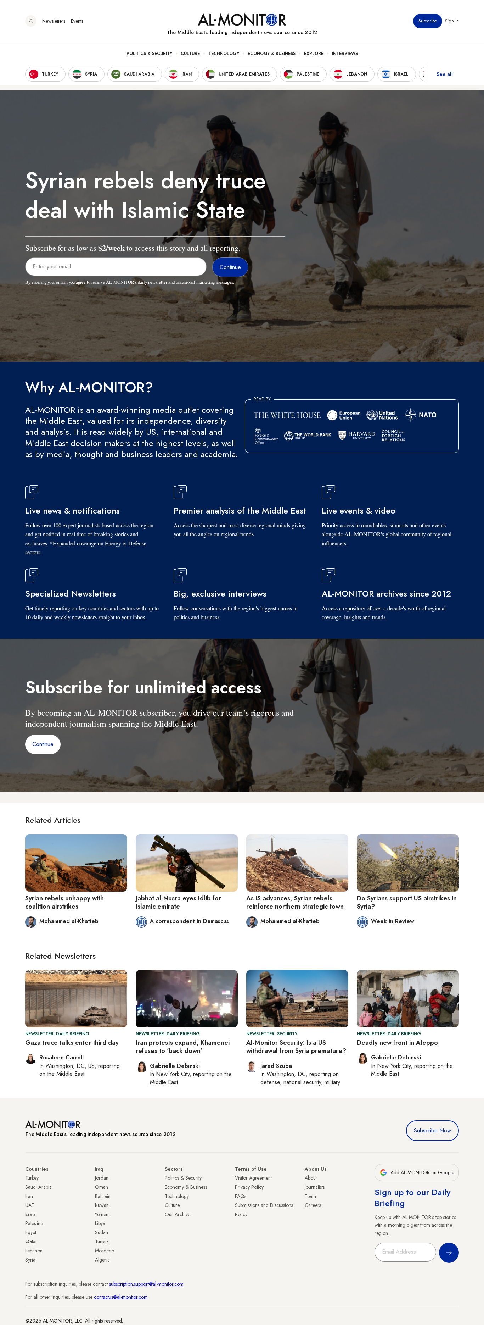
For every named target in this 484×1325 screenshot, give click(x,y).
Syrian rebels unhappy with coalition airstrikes (64, 902)
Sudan (101, 1232)
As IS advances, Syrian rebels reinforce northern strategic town (295, 902)
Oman (101, 1187)
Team (310, 1196)
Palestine (34, 1223)
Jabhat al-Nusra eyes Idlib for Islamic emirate (178, 902)
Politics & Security (149, 53)
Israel (30, 1214)
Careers (313, 1205)
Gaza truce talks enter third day (72, 1042)
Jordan (101, 1177)
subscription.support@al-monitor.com (146, 1283)
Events (77, 20)
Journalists (315, 1187)
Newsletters (53, 20)
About (311, 1177)
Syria (30, 1259)
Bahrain (103, 1196)
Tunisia (102, 1241)
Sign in (452, 21)
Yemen (101, 1214)
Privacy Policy (249, 1187)
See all (445, 74)
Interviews (345, 53)
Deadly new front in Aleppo (397, 1042)
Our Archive (177, 1214)
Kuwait (101, 1205)
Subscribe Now (432, 1130)
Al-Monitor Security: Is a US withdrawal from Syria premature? (296, 1046)
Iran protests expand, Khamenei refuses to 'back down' (183, 1046)
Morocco (104, 1250)
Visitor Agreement (253, 1177)
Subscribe (427, 21)
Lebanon (34, 1250)
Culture (190, 53)
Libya (100, 1223)
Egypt (30, 1232)
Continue (43, 744)
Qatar (31, 1241)
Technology (223, 53)
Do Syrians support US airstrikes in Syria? (407, 902)
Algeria (102, 1259)
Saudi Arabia (38, 1187)
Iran (29, 1196)
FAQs (240, 1196)
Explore (313, 53)
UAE (29, 1205)
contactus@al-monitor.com (121, 1297)
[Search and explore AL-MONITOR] (30, 21)
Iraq (99, 1168)
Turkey (32, 1177)
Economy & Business (272, 53)
